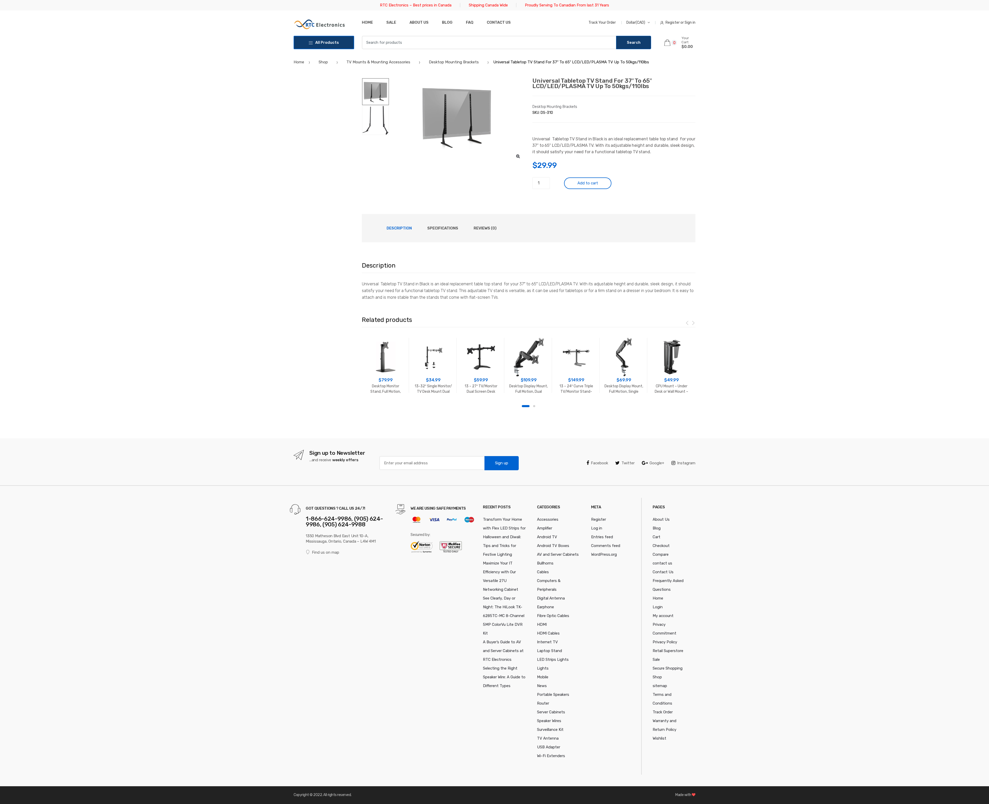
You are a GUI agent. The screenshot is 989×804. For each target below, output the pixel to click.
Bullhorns (545, 563)
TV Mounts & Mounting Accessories (378, 62)
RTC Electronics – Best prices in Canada (415, 5)
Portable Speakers (553, 694)
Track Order (663, 712)
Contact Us (663, 572)
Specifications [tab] (442, 228)
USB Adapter (548, 747)
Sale (391, 22)
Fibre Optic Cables (553, 615)
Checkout (661, 545)
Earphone (545, 607)
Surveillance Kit (550, 729)
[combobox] (489, 42)
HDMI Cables (548, 633)
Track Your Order (602, 22)
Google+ (657, 463)
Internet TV (547, 642)
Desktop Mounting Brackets (454, 62)
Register (598, 519)
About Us (419, 22)
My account (663, 615)
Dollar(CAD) (635, 22)
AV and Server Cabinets (558, 554)
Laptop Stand (549, 650)
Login (658, 607)
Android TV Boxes (553, 545)
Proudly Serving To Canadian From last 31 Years (567, 5)
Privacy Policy (665, 642)
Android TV (547, 537)
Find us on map (325, 552)
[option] (457, 116)
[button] (518, 156)
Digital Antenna (551, 598)
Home (367, 22)
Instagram (686, 463)
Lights (543, 668)
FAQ (469, 22)
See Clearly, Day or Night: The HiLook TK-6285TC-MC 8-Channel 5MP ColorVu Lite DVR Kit (503, 616)
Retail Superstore (668, 650)
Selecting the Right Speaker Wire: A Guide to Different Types (504, 677)
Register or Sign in (680, 22)
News (542, 685)
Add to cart (587, 183)
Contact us (499, 22)
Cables (543, 572)
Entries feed (602, 537)
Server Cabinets (551, 712)
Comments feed (605, 545)
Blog (447, 22)
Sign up (501, 463)
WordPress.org (604, 554)
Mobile (542, 677)
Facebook (599, 463)
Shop (323, 62)
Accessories (547, 519)
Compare (661, 554)
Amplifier (544, 528)
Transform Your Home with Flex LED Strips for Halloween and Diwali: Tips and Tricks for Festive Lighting (504, 537)
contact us (662, 563)
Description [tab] (399, 228)
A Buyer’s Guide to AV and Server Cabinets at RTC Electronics (503, 651)
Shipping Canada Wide (488, 5)
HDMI (542, 624)
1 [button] (526, 406)
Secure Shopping (668, 668)
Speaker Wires (549, 721)
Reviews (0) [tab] (485, 228)
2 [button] (534, 406)
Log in (596, 528)
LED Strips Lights (553, 659)
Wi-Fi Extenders (551, 756)
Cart (656, 537)
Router (543, 703)
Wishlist (659, 738)
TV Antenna (548, 738)
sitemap (660, 685)
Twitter (628, 463)
